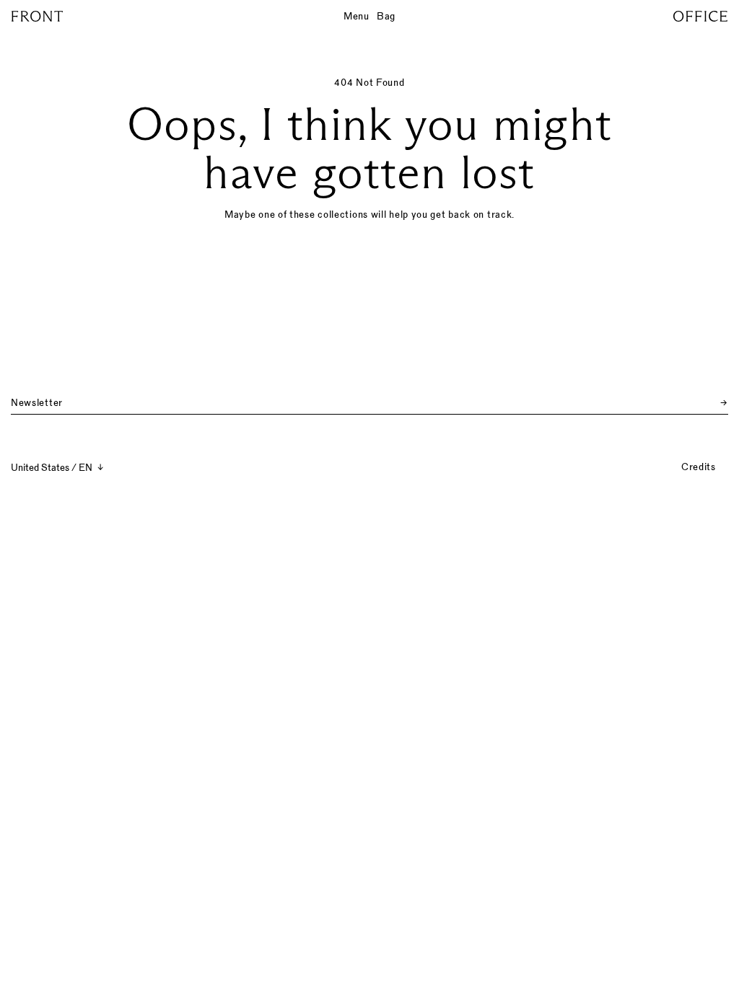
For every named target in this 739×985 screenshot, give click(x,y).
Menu (357, 16)
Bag (386, 16)
